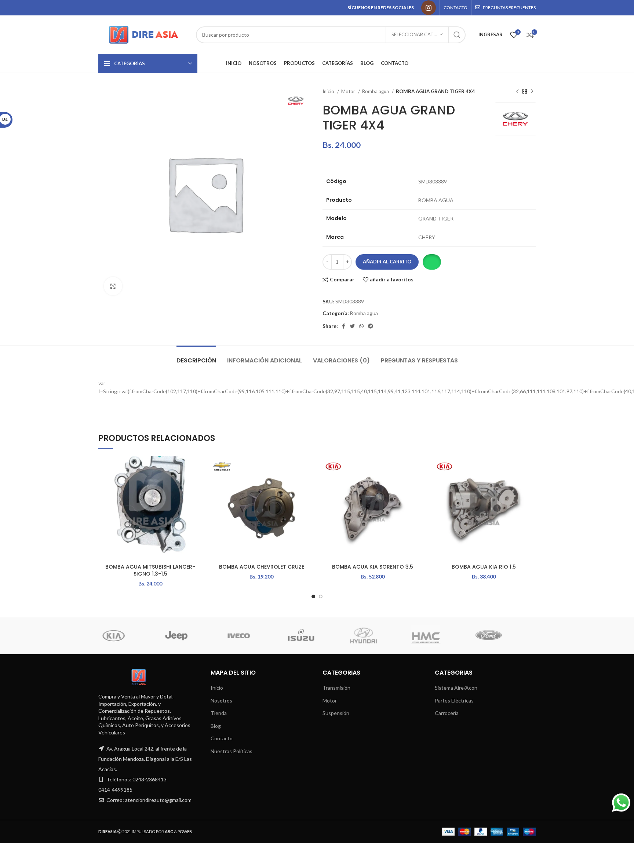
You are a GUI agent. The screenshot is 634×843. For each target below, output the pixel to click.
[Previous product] (517, 91)
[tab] (196, 357)
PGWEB (185, 831)
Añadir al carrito (387, 261)
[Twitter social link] (352, 326)
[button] (431, 262)
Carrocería (447, 713)
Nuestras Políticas (231, 751)
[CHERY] (411, 635)
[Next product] (532, 91)
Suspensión (336, 713)
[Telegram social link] (370, 326)
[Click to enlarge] (113, 286)
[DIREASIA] (286, 635)
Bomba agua (376, 91)
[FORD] (224, 635)
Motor (348, 91)
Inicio (329, 91)
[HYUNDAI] (99, 635)
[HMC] (162, 635)
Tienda (219, 713)
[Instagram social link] (428, 7)
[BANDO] (474, 635)
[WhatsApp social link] (361, 326)
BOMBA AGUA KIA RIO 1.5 (484, 566)
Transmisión (336, 688)
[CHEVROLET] (349, 635)
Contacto (222, 738)
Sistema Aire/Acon (456, 688)
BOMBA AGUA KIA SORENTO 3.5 (372, 566)
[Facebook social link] (343, 326)
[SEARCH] (457, 34)
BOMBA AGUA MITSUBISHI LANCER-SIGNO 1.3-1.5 (150, 570)
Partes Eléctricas (454, 700)
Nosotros (221, 700)
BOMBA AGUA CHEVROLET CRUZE (261, 566)
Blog (216, 726)
